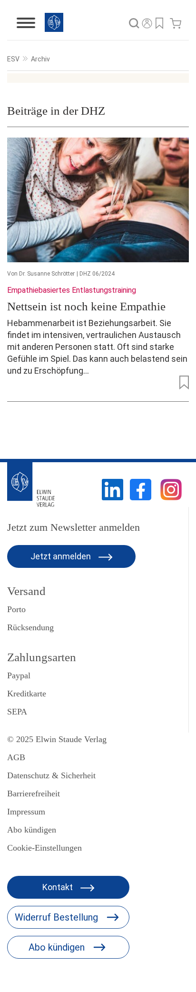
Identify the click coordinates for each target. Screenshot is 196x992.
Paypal (18, 675)
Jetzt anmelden (61, 556)
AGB (16, 757)
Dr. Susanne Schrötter (47, 273)
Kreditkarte (26, 693)
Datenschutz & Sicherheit (51, 775)
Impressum (26, 811)
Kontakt (58, 887)
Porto (16, 609)
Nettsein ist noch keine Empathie (86, 306)
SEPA (17, 711)
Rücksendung (30, 627)
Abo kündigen (31, 829)
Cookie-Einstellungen (44, 848)
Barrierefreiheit (33, 793)
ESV (13, 59)
